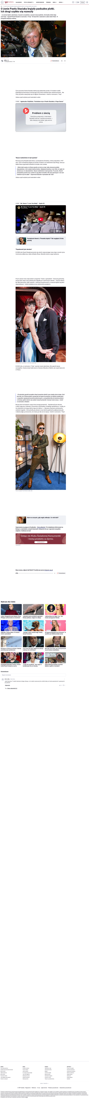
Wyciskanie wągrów (48, 1075)
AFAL (5, 60)
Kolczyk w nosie (48, 1077)
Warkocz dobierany (70, 1072)
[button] (77, 2)
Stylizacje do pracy (26, 1075)
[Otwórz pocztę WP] (73, 2)
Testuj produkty (28, 2)
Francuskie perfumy (4, 1068)
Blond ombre (3, 1071)
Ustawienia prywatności (65, 1087)
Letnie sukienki (25, 1071)
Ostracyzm (69, 1075)
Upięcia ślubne (69, 1074)
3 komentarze (55, 60)
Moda (54, 2)
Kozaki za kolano (26, 1068)
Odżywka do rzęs (48, 1068)
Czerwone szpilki (48, 1072)
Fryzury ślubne (25, 1069)
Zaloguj (82, 2)
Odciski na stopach (4, 1078)
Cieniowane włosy (48, 1069)
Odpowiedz (7, 685)
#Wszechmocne (40, 2)
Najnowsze (19, 2)
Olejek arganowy (4, 1072)
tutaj (27, 1097)
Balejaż (46, 1071)
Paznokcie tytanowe (70, 1069)
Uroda (60, 2)
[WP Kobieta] (10, 2)
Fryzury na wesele (70, 1068)
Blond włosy (3, 1074)
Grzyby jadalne (69, 1077)
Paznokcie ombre (4, 1075)
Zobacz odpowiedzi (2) (12, 688)
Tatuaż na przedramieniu (49, 1078)
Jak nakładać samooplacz (5, 1077)
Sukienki (68, 1078)
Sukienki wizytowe (26, 1077)
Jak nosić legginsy (26, 1074)
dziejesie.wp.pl (48, 570)
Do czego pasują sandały (27, 1072)
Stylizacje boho (25, 1078)
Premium (48, 2)
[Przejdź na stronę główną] (2, 3)
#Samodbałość (41, 527)
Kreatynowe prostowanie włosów (7, 1069)
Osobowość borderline (71, 1071)
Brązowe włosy (47, 1074)
